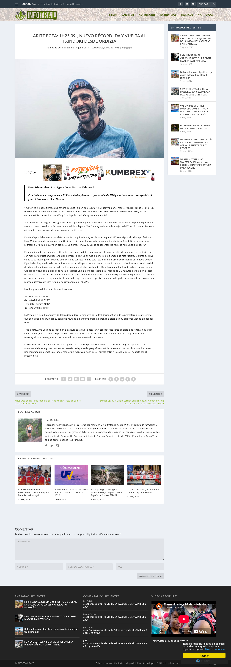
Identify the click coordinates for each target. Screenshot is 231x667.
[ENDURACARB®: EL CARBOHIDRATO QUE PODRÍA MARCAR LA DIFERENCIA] (175, 57)
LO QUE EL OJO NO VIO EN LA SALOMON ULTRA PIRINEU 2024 (114, 605)
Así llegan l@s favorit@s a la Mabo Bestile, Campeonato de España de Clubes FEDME (106, 493)
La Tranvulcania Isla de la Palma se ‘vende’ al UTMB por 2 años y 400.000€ (115, 631)
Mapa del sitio (133, 663)
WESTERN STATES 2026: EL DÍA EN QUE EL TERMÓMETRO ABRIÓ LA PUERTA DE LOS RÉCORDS (196, 144)
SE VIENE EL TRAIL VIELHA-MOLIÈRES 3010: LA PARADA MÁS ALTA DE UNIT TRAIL (195, 91)
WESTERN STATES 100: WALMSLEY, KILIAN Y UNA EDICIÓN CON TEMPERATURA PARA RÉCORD (195, 163)
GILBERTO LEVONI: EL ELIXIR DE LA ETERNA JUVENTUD (195, 127)
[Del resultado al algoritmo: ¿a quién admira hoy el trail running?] (175, 74)
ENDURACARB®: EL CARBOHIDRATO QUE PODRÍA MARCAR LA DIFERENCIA (195, 58)
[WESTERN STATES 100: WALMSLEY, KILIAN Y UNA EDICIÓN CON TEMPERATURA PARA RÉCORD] (175, 161)
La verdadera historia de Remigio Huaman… (60, 4)
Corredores (147, 14)
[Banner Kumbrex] (89, 180)
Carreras (128, 14)
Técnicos (187, 14)
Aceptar (204, 655)
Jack (85, 640)
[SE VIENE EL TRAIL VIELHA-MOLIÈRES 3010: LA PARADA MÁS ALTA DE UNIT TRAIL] (175, 91)
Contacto (118, 663)
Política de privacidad (168, 663)
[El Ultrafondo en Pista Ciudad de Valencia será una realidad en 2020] (71, 475)
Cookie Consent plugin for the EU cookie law (204, 661)
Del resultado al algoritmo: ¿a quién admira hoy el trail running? (196, 75)
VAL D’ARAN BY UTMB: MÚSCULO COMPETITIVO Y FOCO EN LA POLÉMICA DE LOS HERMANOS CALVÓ (194, 110)
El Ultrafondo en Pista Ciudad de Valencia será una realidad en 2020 (71, 493)
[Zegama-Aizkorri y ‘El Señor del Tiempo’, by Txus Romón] (144, 475)
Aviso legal (148, 663)
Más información (215, 649)
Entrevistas (168, 14)
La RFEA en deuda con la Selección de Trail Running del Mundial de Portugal (33, 493)
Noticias (108, 47)
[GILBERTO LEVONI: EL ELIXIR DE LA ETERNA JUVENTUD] (175, 127)
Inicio (113, 14)
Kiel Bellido (68, 47)
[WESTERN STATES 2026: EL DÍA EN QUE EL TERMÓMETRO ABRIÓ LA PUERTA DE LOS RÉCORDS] (175, 141)
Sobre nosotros (104, 663)
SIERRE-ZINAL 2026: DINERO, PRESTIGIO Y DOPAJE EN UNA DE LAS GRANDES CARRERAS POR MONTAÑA (195, 40)
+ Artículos (206, 14)
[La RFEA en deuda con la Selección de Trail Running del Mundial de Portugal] (34, 475)
